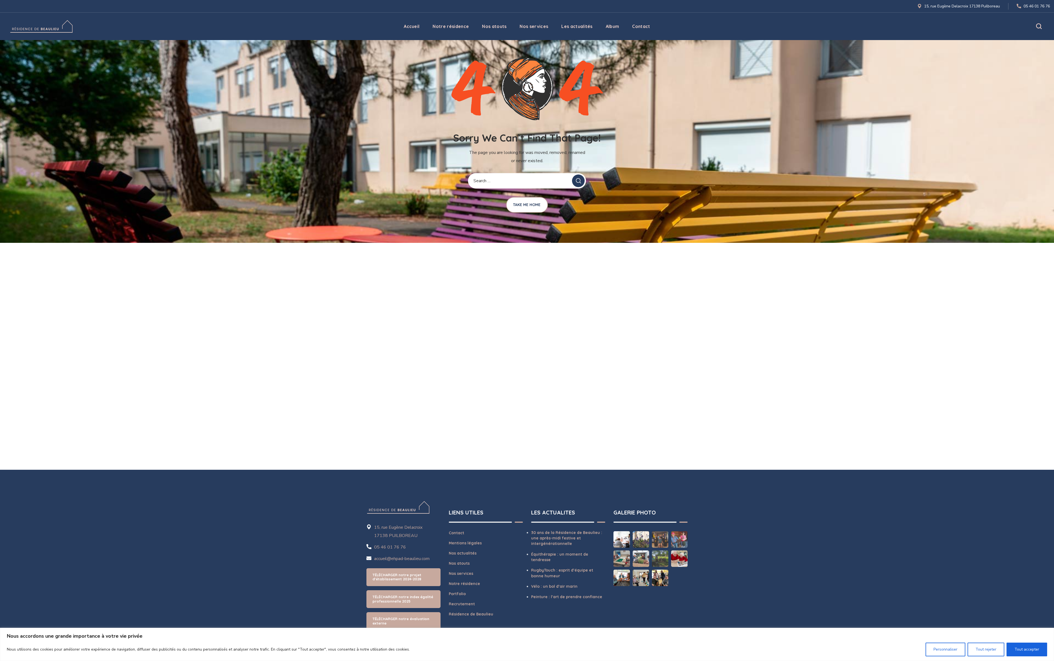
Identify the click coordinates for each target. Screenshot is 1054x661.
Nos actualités (462, 553)
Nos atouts (459, 563)
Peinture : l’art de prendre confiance (566, 596)
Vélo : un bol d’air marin (554, 586)
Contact (456, 532)
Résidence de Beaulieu (471, 614)
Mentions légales (465, 543)
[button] (1039, 26)
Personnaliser (945, 649)
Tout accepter (1026, 649)
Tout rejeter (985, 649)
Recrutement (462, 603)
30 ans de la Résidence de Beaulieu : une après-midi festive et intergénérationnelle (566, 538)
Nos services (461, 573)
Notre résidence (464, 583)
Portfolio (457, 593)
